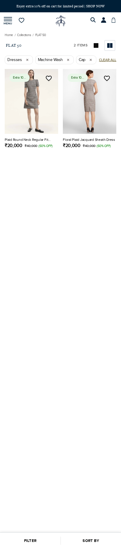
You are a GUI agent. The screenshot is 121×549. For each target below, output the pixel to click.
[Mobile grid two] (110, 45)
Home (9, 35)
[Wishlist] (22, 20)
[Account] (104, 20)
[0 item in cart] (115, 20)
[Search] (94, 20)
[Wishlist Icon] (48, 78)
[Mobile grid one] (96, 45)
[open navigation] (8, 21)
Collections (24, 35)
